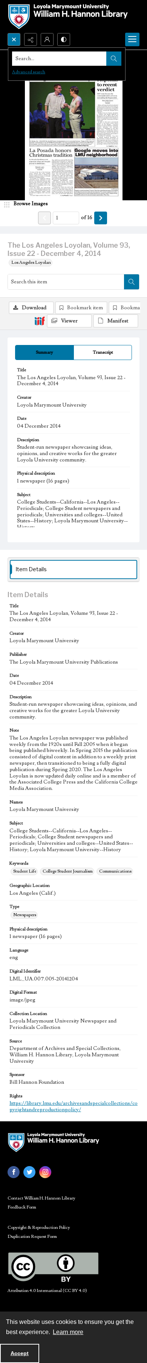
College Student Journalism (68, 871)
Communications (115, 871)
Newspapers (24, 915)
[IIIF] (40, 320)
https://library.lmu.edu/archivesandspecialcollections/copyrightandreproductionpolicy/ (73, 1106)
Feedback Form (22, 1207)
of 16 (86, 218)
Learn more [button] (68, 1332)
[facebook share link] (14, 1172)
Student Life (24, 871)
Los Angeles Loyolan (31, 262)
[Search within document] (131, 281)
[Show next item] (100, 218)
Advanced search (28, 72)
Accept (20, 1353)
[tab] (44, 352)
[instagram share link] (45, 1172)
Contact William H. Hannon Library (41, 1198)
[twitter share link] (29, 1172)
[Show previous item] (44, 218)
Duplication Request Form (32, 1236)
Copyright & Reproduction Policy (39, 1227)
